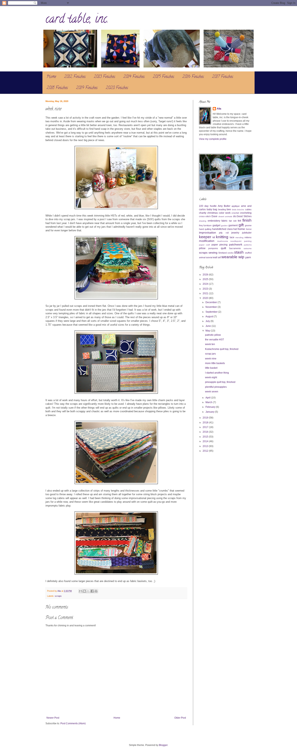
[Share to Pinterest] (96, 591)
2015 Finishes (163, 77)
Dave (214, 216)
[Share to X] (88, 591)
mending (239, 237)
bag (215, 209)
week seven (211, 391)
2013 (206, 446)
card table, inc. (76, 20)
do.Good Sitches (242, 216)
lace (232, 237)
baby (209, 209)
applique (236, 206)
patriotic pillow (213, 334)
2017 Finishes (222, 77)
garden (224, 225)
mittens (248, 237)
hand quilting (205, 229)
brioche (240, 209)
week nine (210, 358)
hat (235, 229)
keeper (205, 237)
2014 (206, 441)
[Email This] (81, 591)
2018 (206, 422)
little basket (211, 367)
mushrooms (222, 241)
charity (202, 212)
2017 (206, 427)
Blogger (163, 745)
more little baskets (215, 363)
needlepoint (235, 241)
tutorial (209, 257)
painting (248, 241)
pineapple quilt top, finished (220, 382)
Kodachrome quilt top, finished (221, 349)
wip (241, 257)
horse (249, 229)
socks (230, 253)
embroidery (214, 220)
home (241, 228)
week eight (211, 377)
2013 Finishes (104, 77)
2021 (206, 293)
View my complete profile (212, 139)
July (208, 321)
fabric (224, 220)
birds (234, 209)
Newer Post (52, 717)
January (210, 411)
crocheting (246, 212)
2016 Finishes (193, 77)
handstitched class (222, 229)
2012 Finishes (75, 77)
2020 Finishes (117, 88)
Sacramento (235, 248)
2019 (206, 417)
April (208, 397)
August (209, 316)
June (208, 326)
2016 (206, 431)
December (211, 302)
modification (206, 240)
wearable (229, 257)
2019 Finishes (87, 88)
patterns (248, 245)
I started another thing (217, 372)
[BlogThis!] (84, 591)
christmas (212, 212)
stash (239, 252)
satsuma (248, 248)
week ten (210, 344)
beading (222, 209)
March (209, 402)
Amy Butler (224, 206)
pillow (202, 248)
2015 (206, 436)
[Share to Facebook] (92, 591)
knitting (222, 237)
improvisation (207, 232)
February (210, 407)
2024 (206, 284)
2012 (206, 450)
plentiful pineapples (216, 387)
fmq (201, 225)
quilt (223, 248)
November (211, 307)
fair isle (233, 221)
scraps (58, 596)
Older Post (180, 717)
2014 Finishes (134, 77)
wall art (217, 257)
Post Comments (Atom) (73, 723)
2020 (206, 298)
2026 (206, 274)
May (208, 330)
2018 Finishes (57, 88)
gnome (248, 225)
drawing (202, 221)
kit (214, 237)
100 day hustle (208, 206)
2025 (206, 279)
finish (247, 220)
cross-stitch (205, 216)
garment (233, 225)
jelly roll (223, 233)
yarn (248, 257)
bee (229, 209)
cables (248, 209)
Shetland (222, 253)
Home (51, 77)
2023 (206, 288)
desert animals (225, 216)
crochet (235, 213)
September (211, 311)
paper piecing (219, 244)
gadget (216, 225)
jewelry (235, 232)
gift (241, 225)
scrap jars (210, 353)
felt (239, 220)
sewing (213, 252)
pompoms (213, 248)
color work (225, 212)
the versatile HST (214, 339)
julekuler (247, 232)
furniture (207, 225)
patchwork (235, 244)
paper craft (204, 245)
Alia (219, 108)
